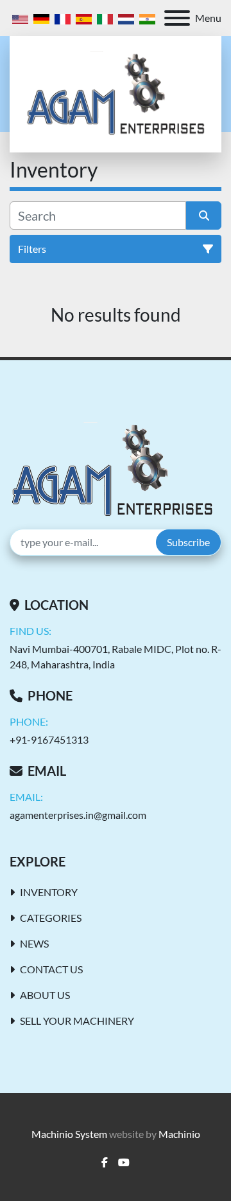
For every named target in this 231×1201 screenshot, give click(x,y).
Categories (50, 918)
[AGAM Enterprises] (112, 469)
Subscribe (188, 542)
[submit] (203, 215)
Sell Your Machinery (77, 1020)
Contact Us (51, 969)
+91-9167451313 (49, 739)
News (34, 943)
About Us (45, 995)
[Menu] (177, 18)
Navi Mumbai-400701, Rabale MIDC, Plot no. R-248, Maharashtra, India (115, 656)
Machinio (179, 1134)
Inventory (49, 892)
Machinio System (69, 1134)
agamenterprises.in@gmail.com (78, 815)
